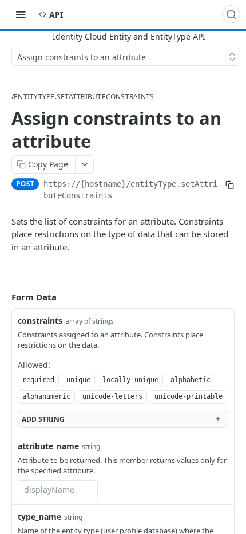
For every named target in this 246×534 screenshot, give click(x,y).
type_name (39, 516)
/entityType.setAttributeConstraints (82, 96)
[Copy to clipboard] (230, 185)
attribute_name (48, 446)
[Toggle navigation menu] (20, 14)
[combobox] (58, 489)
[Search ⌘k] (231, 14)
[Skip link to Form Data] (3, 296)
